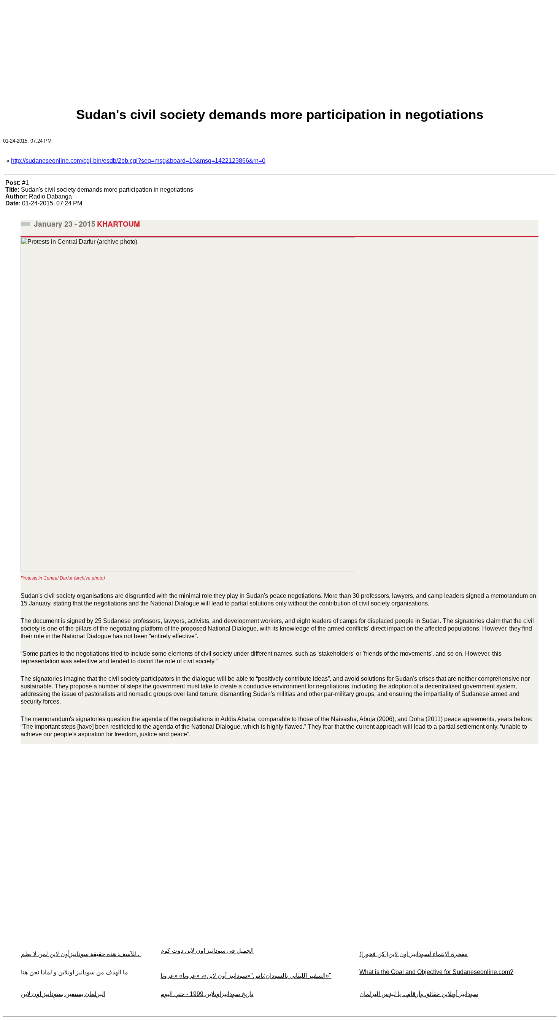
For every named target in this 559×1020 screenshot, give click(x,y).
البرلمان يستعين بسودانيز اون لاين (63, 994)
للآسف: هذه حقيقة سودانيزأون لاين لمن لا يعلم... (81, 954)
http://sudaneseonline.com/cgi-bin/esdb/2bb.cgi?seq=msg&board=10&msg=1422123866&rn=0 (138, 160)
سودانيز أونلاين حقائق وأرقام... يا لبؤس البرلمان (418, 994)
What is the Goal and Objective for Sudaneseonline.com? (436, 972)
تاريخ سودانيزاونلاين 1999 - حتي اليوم (206, 994)
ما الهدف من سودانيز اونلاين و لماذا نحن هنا (74, 972)
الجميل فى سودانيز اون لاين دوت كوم (207, 950)
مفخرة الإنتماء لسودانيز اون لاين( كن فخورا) (413, 954)
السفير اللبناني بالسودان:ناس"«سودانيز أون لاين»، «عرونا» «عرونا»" (245, 975)
